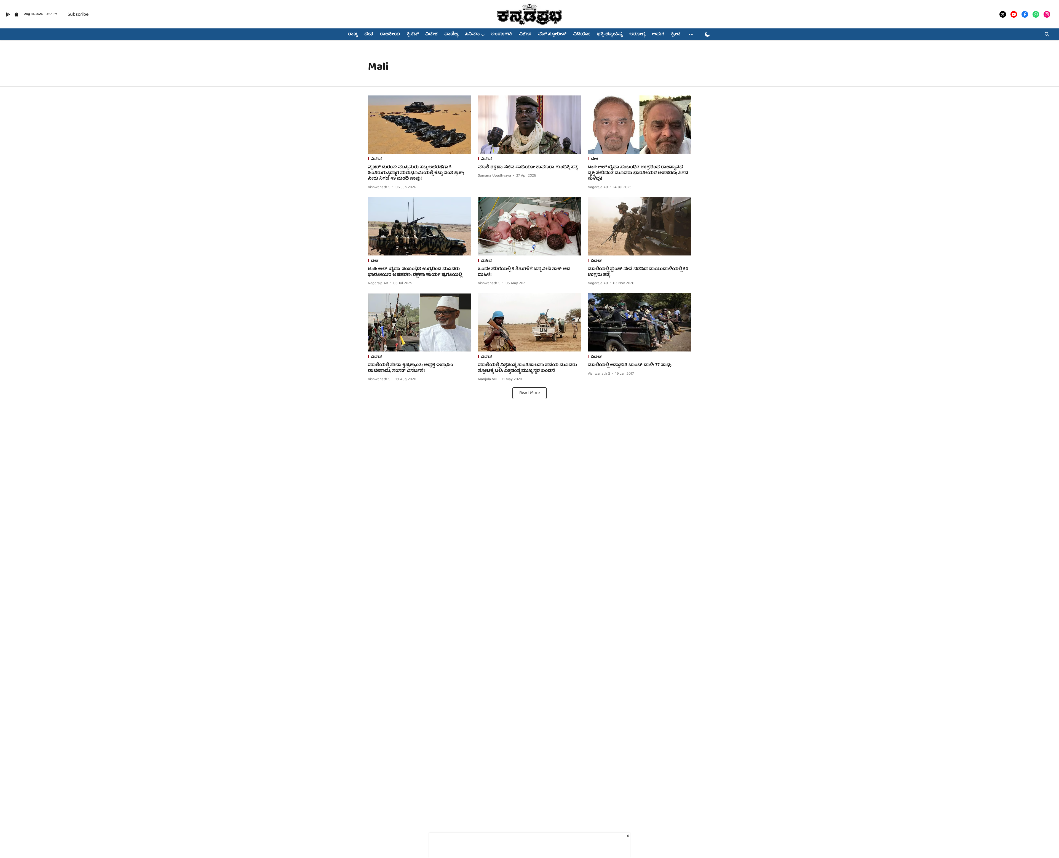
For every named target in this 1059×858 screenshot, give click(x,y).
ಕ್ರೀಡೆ (675, 34)
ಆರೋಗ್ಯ (637, 34)
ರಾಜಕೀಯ (390, 34)
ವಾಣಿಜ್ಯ (451, 34)
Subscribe (78, 14)
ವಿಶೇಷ (525, 34)
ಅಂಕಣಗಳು (501, 34)
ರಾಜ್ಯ (353, 34)
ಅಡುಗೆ (658, 34)
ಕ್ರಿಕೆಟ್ (413, 34)
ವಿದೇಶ (431, 34)
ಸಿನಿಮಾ (472, 34)
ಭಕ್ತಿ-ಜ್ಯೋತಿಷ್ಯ (610, 34)
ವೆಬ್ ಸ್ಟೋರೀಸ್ (552, 34)
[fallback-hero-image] (419, 124)
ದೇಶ (368, 34)
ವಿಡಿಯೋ (581, 34)
